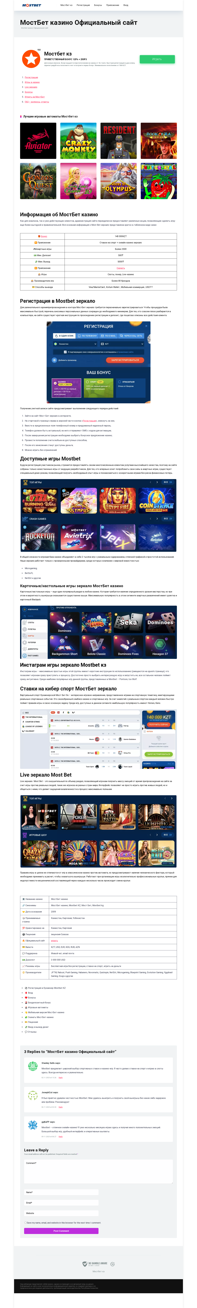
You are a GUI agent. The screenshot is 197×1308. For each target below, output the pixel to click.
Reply (61, 1078)
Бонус (44, 236)
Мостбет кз (66, 5)
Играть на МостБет (35, 97)
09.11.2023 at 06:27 (49, 1137)
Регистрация (83, 5)
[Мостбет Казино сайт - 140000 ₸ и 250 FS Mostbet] (31, 4)
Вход (125, 5)
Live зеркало (31, 87)
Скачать (121, 268)
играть (54, 940)
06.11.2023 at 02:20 (49, 1107)
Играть (157, 59)
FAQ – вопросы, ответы (37, 102)
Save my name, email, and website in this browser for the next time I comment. (64, 1223)
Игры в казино (32, 82)
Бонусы (98, 5)
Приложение (112, 5)
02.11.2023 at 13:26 (49, 1078)
